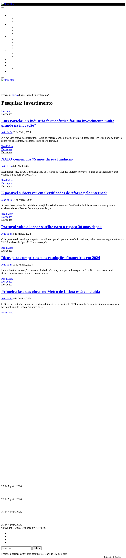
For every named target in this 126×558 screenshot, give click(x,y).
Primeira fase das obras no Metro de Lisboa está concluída (50, 291)
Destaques (6, 111)
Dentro (18, 54)
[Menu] (2, 7)
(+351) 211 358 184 (23, 461)
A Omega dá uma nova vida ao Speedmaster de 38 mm (31, 479)
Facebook (18, 467)
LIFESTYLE (13, 36)
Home (11, 533)
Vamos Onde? (15, 51)
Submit (37, 548)
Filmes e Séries (22, 30)
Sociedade (13, 16)
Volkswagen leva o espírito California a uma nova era (31, 492)
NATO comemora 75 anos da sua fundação (37, 159)
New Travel (14, 72)
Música (18, 33)
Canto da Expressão (25, 21)
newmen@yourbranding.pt (27, 458)
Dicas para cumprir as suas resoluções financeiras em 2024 (50, 258)
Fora (17, 57)
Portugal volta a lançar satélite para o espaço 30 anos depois (51, 227)
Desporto (13, 66)
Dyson (17, 39)
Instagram (18, 464)
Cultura (12, 24)
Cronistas (19, 19)
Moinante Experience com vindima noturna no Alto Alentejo (34, 505)
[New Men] (7, 4)
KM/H (10, 63)
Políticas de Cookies (21, 473)
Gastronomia (15, 60)
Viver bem (19, 45)
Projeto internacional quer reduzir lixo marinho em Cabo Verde (36, 518)
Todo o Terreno (23, 69)
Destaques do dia (17, 542)
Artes (17, 27)
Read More (7, 146)
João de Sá (6, 132)
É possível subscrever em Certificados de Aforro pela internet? (54, 193)
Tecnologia (20, 48)
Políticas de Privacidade (23, 470)
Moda (17, 42)
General (12, 536)
